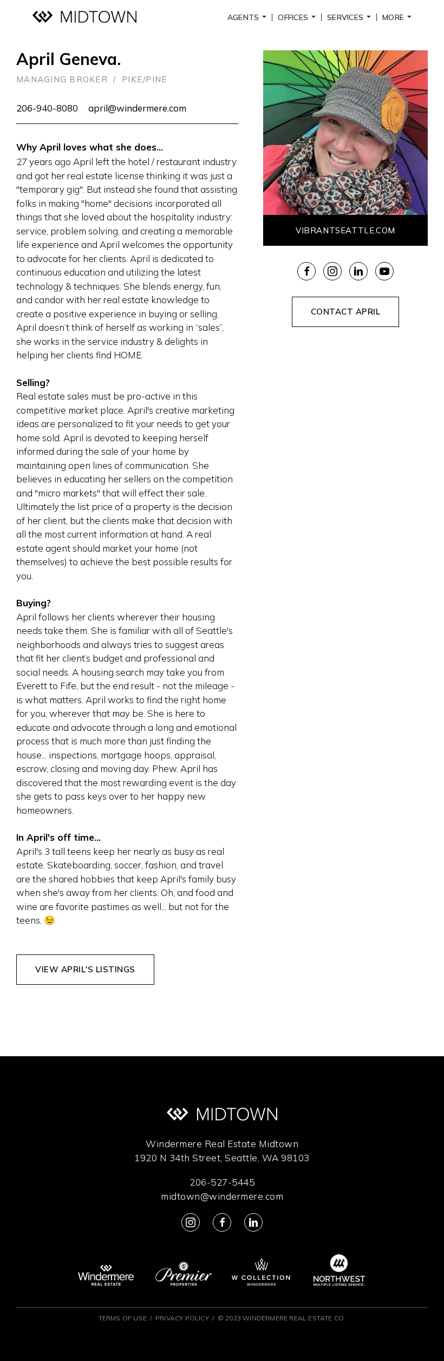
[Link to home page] (84, 17)
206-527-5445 (222, 1182)
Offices (298, 17)
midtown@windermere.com (222, 1196)
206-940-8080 (47, 108)
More (398, 17)
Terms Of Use (123, 1318)
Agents (248, 17)
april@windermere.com (137, 108)
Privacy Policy (182, 1318)
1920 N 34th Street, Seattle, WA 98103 (222, 1157)
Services (350, 17)
